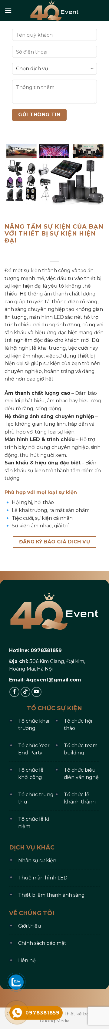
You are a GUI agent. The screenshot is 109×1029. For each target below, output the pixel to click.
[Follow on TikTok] (26, 692)
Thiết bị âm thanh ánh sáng (51, 895)
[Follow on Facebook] (14, 692)
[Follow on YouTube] (36, 692)
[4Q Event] (54, 10)
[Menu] (8, 10)
